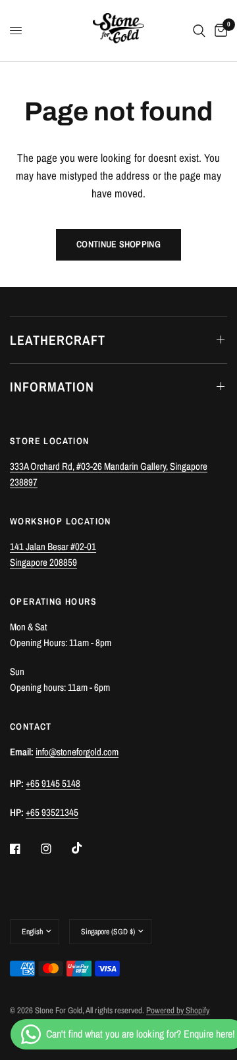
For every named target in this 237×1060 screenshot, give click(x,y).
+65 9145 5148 (53, 783)
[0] (218, 30)
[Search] (199, 30)
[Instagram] (55, 848)
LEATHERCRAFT (57, 340)
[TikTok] (86, 848)
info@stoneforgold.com (77, 752)
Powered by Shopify (177, 1010)
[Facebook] (24, 848)
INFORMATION (52, 386)
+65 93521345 (52, 812)
